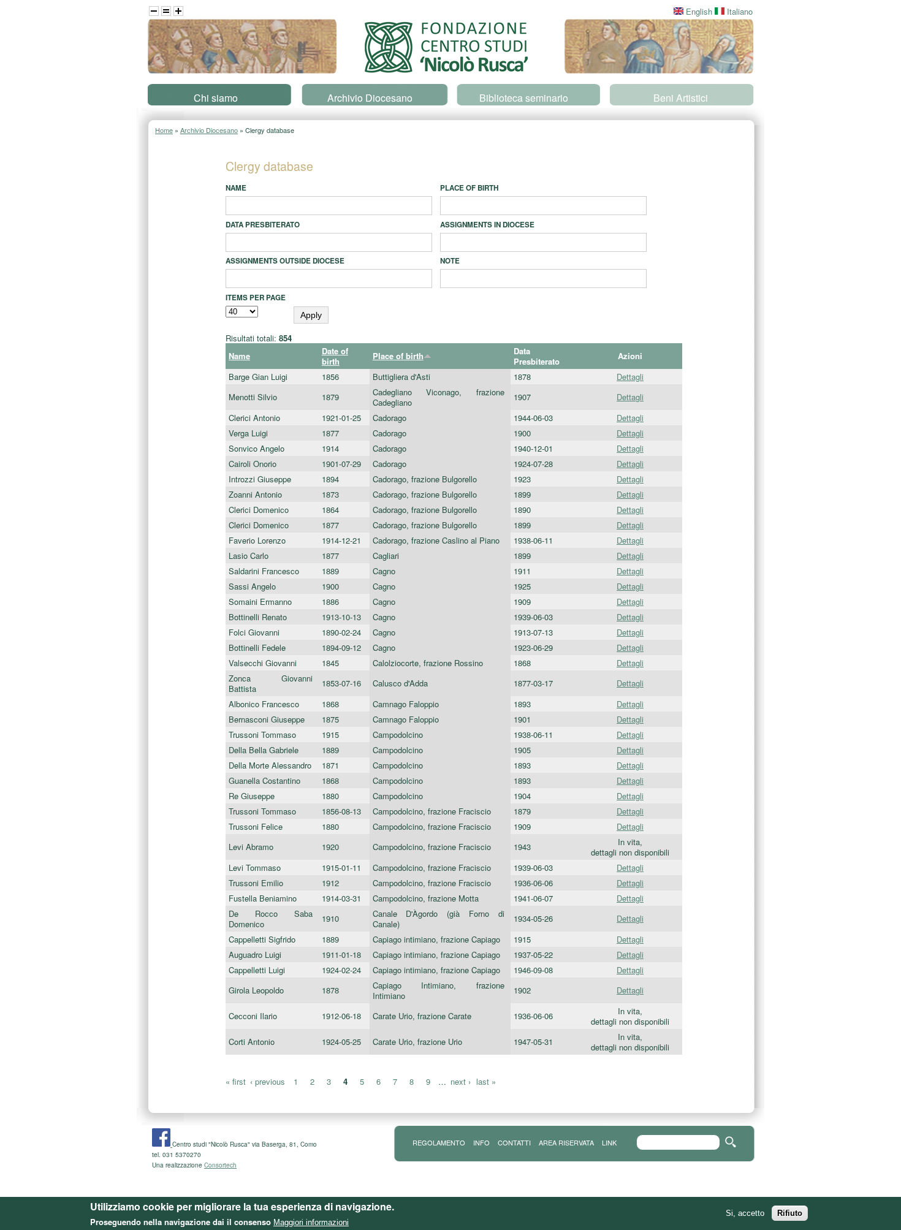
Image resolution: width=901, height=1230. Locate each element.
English (697, 11)
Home (164, 130)
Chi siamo (216, 98)
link (609, 1142)
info (481, 1142)
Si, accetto (745, 1212)
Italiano (738, 11)
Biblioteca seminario (523, 98)
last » (486, 1081)
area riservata (566, 1142)
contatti (514, 1142)
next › (460, 1081)
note (450, 261)
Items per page (256, 297)
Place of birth (469, 188)
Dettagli (630, 376)
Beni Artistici (680, 98)
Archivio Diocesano (369, 98)
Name (236, 188)
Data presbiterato (263, 224)
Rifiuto (789, 1212)
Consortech (220, 1165)
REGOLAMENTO (438, 1142)
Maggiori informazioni (311, 1222)
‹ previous (267, 1081)
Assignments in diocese (487, 224)
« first (236, 1081)
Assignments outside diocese (285, 261)
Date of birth (335, 356)
